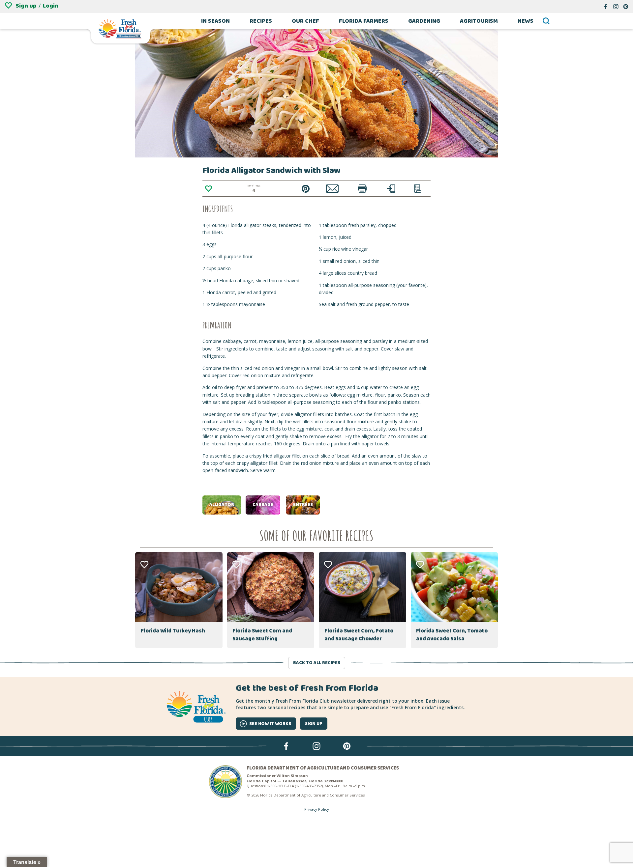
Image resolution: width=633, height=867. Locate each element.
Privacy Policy (316, 809)
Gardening (424, 21)
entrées (303, 504)
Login (50, 6)
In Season (215, 21)
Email (332, 188)
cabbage (263, 504)
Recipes (261, 21)
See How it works (270, 723)
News (525, 21)
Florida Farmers (363, 21)
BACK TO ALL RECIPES (316, 662)
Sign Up (313, 723)
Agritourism (479, 21)
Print (362, 188)
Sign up (26, 6)
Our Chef (305, 21)
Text (391, 188)
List (418, 188)
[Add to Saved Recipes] (208, 188)
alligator (221, 504)
